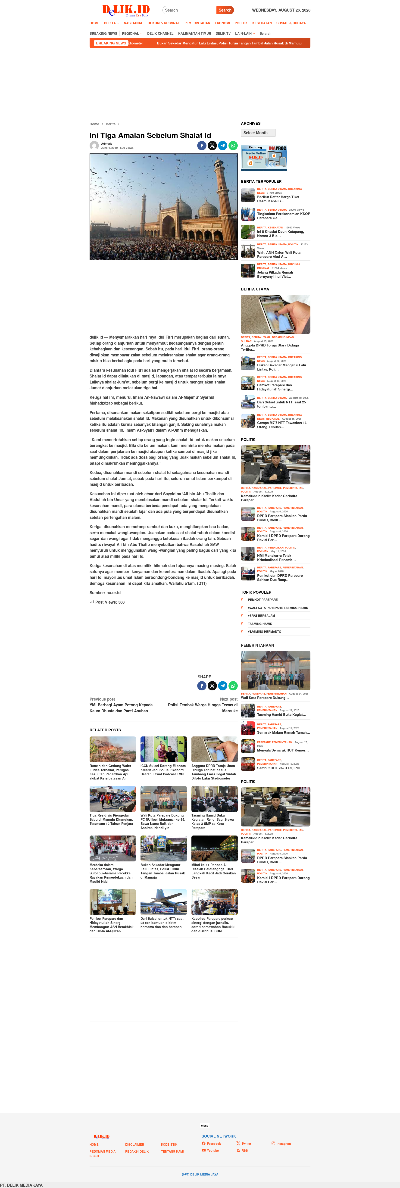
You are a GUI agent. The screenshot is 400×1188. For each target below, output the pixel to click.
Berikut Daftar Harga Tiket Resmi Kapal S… (278, 199)
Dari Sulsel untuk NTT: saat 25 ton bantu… (281, 404)
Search (225, 10)
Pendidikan (276, 547)
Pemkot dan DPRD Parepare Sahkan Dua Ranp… (280, 577)
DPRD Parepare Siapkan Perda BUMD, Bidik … (282, 518)
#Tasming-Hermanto (264, 631)
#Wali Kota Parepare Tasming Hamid (278, 607)
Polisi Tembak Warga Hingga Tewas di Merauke (203, 705)
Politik (293, 244)
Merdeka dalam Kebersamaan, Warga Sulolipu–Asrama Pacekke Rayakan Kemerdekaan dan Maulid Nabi (111, 873)
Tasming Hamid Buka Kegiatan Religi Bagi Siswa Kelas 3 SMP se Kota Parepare (212, 821)
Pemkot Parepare (263, 599)
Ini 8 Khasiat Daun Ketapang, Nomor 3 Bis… (280, 233)
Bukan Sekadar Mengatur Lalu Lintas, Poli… (281, 367)
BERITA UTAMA (277, 188)
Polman (262, 551)
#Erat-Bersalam (261, 615)
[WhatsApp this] (233, 145)
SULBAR (246, 341)
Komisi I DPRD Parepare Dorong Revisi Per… (283, 537)
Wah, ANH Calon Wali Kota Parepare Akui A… (278, 254)
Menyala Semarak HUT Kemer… (283, 750)
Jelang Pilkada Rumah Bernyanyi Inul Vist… (275, 274)
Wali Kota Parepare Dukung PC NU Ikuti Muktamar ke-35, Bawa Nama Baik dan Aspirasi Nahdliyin (163, 821)
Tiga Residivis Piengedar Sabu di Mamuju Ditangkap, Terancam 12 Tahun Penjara (111, 819)
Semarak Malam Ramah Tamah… (283, 732)
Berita (261, 188)
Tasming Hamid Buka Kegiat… (281, 714)
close (204, 1125)
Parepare (275, 488)
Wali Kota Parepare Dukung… (265, 697)
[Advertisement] (200, 84)
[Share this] (201, 145)
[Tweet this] (212, 145)
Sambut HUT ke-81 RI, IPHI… (280, 768)
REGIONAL (273, 418)
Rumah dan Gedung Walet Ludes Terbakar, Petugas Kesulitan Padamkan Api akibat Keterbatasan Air (110, 771)
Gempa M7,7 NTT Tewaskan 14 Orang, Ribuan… (281, 425)
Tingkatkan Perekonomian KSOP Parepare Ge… (283, 216)
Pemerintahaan (257, 645)
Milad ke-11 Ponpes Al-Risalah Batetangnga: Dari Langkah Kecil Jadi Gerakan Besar (213, 870)
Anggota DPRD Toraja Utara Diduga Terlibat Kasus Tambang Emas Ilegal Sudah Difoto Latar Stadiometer (213, 771)
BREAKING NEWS (283, 337)
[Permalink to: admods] (94, 145)
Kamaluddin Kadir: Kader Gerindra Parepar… (269, 498)
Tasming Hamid (260, 623)
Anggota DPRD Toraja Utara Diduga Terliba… (270, 347)
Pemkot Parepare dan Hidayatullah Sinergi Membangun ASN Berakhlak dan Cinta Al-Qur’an (112, 924)
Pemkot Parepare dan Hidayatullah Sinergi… (275, 387)
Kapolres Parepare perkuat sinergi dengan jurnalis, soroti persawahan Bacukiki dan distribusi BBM (213, 924)
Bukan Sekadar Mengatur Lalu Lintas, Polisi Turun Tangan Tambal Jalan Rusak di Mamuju (170, 43)
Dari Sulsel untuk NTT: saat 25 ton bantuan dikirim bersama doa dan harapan (162, 922)
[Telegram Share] (222, 145)
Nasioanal (259, 488)
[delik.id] (126, 9)
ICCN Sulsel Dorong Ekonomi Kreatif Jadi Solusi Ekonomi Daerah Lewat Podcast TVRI (164, 769)
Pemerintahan (293, 488)
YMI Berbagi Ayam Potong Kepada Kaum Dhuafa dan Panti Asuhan (121, 705)
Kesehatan (275, 227)
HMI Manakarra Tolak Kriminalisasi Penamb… (276, 557)
